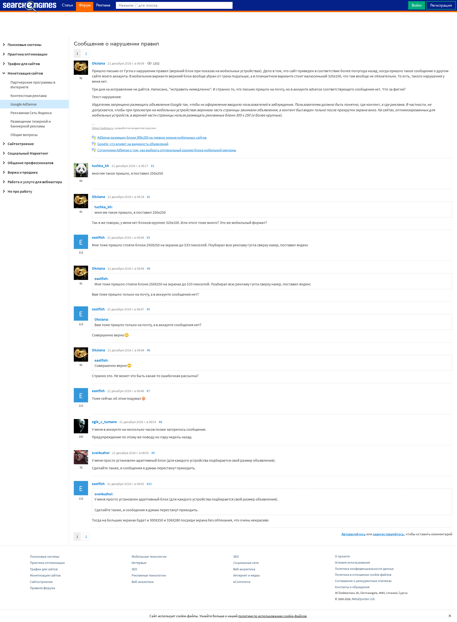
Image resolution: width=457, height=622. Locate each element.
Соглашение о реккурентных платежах (363, 581)
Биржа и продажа (23, 172)
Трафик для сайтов (24, 63)
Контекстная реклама (28, 95)
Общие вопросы (24, 134)
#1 (152, 166)
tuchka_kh (100, 165)
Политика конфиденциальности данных (364, 568)
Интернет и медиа (246, 575)
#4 (148, 268)
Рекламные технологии (149, 575)
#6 (148, 350)
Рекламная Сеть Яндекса (31, 112)
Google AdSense (23, 104)
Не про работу (20, 191)
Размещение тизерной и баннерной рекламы (30, 123)
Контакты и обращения (352, 587)
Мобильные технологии (149, 556)
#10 (149, 484)
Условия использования (352, 562)
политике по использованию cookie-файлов (272, 616)
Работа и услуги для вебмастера (35, 181)
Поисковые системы (24, 44)
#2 (148, 197)
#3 (148, 237)
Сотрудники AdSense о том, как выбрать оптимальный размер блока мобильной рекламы (166, 150)
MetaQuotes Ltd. (363, 599)
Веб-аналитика (143, 582)
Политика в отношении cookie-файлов (363, 574)
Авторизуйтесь (354, 534)
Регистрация (441, 5)
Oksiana (98, 63)
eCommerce (241, 582)
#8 (160, 422)
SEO (134, 569)
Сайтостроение (21, 143)
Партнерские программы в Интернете (32, 84)
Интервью (139, 563)
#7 (148, 391)
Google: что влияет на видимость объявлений (132, 144)
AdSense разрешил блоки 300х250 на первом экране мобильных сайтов (152, 137)
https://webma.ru (102, 128)
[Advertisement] (228, 24)
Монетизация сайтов (25, 73)
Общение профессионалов (30, 162)
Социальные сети (246, 563)
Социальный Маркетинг (28, 153)
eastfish (98, 237)
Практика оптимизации (27, 54)
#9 (153, 453)
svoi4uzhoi (100, 452)
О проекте (342, 556)
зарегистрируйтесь (388, 534)
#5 (148, 309)
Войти (417, 5)
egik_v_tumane (104, 421)
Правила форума (42, 588)
